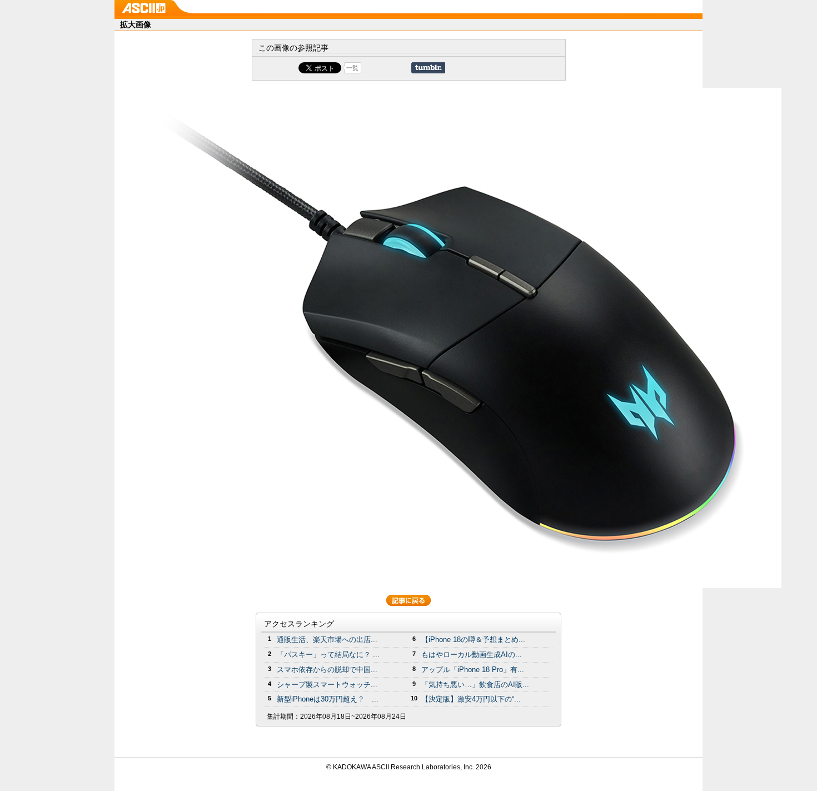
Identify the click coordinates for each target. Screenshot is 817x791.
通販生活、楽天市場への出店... (327, 639)
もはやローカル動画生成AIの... (471, 654)
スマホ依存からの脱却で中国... (327, 669)
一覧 (352, 67)
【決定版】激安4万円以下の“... (471, 699)
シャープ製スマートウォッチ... (327, 684)
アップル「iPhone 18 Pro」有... (472, 669)
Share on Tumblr (428, 67)
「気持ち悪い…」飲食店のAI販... (475, 684)
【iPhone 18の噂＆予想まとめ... (473, 639)
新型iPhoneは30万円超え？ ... (327, 699)
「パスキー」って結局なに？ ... (328, 654)
